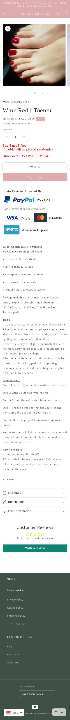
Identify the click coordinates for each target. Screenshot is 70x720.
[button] (4, 14)
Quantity (7, 129)
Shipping (6, 124)
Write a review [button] (35, 548)
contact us (13, 654)
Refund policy (15, 607)
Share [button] (10, 479)
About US (12, 662)
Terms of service (16, 624)
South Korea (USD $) (33, 694)
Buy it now (35, 177)
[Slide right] (43, 93)
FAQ (9, 646)
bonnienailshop (29, 713)
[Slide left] (27, 93)
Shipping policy (16, 615)
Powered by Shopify (47, 713)
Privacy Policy (15, 599)
